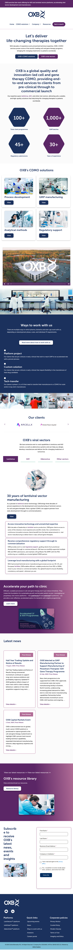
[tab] (10, 459)
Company (36, 24)
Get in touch (59, 24)
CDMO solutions (22, 24)
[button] (36, 342)
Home (12, 24)
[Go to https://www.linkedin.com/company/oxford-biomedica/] (13, 912)
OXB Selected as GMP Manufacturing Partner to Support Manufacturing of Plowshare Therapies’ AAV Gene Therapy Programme (52, 666)
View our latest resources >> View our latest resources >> (27, 772)
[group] (19, 117)
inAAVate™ (47, 596)
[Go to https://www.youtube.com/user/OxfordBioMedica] (6, 912)
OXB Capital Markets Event (18, 720)
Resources (47, 24)
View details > (11, 704)
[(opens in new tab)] (36, 628)
